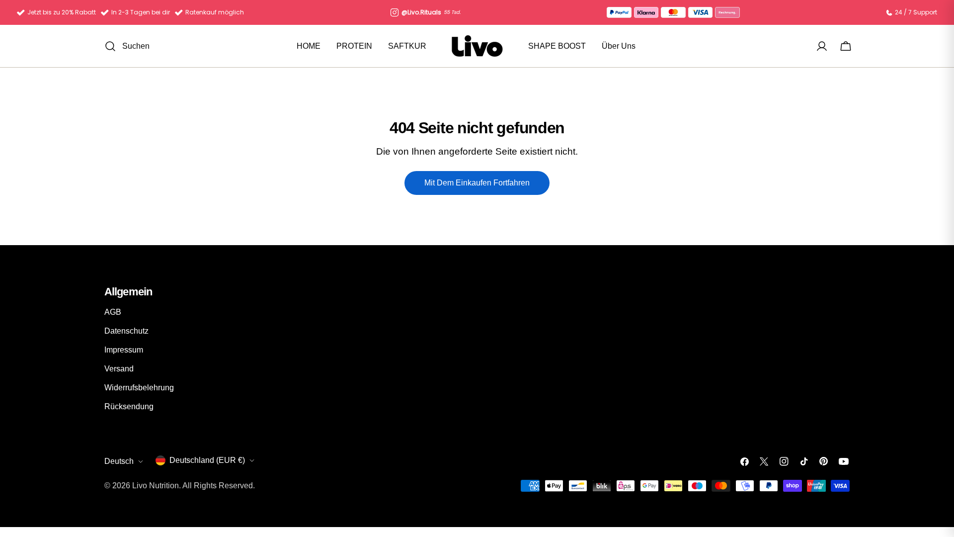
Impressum (123, 350)
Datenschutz (126, 331)
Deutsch (119, 461)
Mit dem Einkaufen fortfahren (477, 183)
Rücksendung (129, 406)
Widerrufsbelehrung (139, 387)
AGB (112, 312)
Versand (119, 368)
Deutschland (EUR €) (207, 460)
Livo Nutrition (155, 485)
